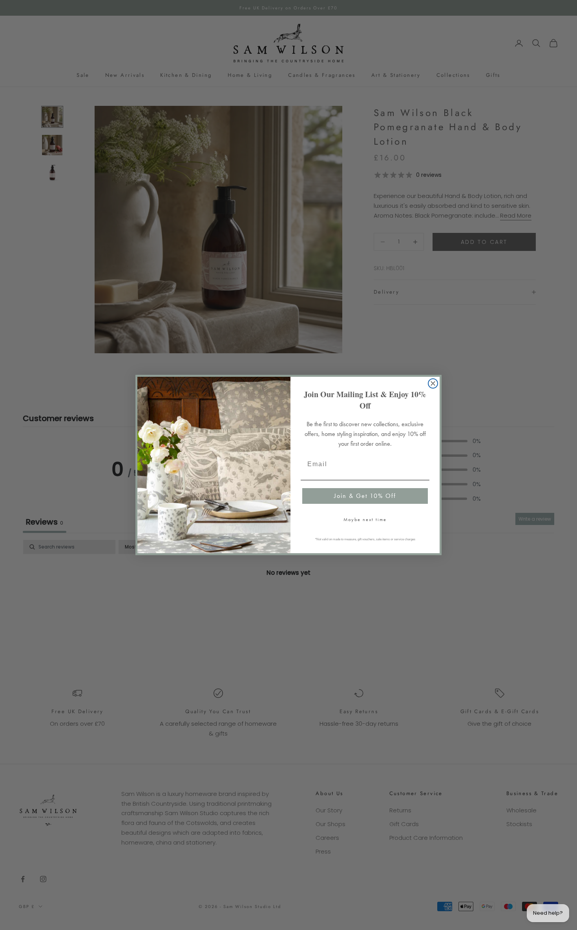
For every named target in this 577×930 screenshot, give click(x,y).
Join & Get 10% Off (365, 496)
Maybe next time (365, 519)
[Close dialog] (433, 383)
